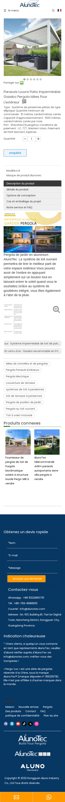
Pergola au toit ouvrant (20, 409)
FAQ (43, 711)
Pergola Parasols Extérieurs (22, 370)
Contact (30, 711)
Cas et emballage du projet (23, 201)
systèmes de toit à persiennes (25, 389)
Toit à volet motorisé (19, 415)
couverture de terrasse (20, 383)
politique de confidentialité (22, 715)
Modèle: (11, 170)
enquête (15, 153)
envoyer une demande (27, 579)
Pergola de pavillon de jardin (23, 402)
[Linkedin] (12, 724)
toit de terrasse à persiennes (24, 396)
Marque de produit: (18, 175)
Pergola (47, 707)
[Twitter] (30, 724)
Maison (9, 707)
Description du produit (20, 183)
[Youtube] (18, 724)
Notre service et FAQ (19, 207)
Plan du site (51, 715)
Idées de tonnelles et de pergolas (27, 363)
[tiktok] (24, 724)
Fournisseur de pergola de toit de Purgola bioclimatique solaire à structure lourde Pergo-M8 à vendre (17, 470)
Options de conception (21, 195)
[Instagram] (36, 724)
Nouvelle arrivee (29, 707)
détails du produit (17, 189)
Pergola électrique (17, 376)
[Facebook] (6, 724)
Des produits (13, 711)
